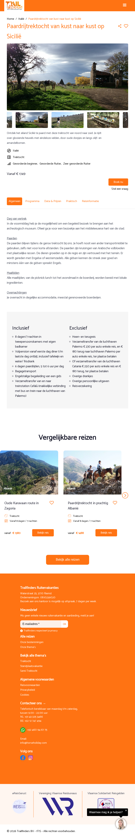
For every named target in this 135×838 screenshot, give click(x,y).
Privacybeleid (27, 690)
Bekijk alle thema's (33, 656)
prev (10, 495)
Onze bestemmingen (31, 642)
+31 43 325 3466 (34, 717)
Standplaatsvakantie (31, 666)
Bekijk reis (43, 532)
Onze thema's (28, 647)
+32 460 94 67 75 (37, 730)
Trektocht (18, 157)
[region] (92, 819)
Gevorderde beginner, (25, 163)
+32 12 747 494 (33, 721)
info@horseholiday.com (33, 743)
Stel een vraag (119, 189)
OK (64, 624)
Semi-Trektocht (28, 671)
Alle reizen (27, 637)
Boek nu (118, 182)
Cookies (24, 695)
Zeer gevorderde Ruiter (77, 163)
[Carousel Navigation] (67, 495)
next (125, 495)
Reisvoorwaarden (30, 685)
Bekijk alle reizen (67, 560)
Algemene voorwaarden (37, 680)
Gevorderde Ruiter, (51, 163)
